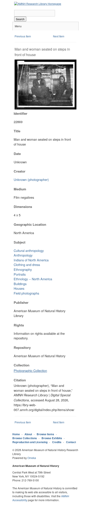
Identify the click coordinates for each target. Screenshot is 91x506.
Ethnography (23, 269)
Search (20, 19)
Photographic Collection (30, 370)
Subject (19, 242)
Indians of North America (31, 260)
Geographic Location (30, 224)
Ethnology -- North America (33, 279)
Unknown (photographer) (31, 179)
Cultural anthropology (29, 250)
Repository (22, 347)
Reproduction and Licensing (29, 442)
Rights (19, 325)
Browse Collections (24, 438)
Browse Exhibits (52, 438)
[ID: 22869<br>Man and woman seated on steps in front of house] (45, 108)
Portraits (20, 274)
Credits (56, 442)
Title (17, 131)
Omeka (31, 458)
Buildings (20, 283)
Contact (71, 442)
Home (16, 434)
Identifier (20, 113)
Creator (19, 171)
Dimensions (23, 206)
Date (17, 153)
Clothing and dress (27, 264)
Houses (19, 288)
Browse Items (45, 434)
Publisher (21, 302)
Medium (20, 189)
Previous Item (23, 36)
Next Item (58, 36)
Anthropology (23, 255)
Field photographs (26, 293)
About (28, 434)
